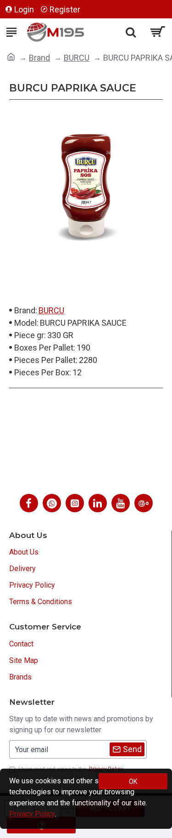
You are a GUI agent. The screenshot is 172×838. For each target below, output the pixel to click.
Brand (39, 57)
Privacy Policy (32, 814)
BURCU (76, 57)
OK (133, 781)
